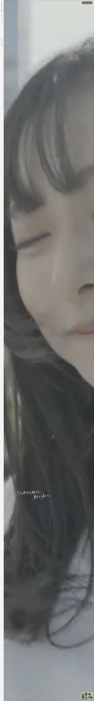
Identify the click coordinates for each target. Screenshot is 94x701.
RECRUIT (74, 2)
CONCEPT (45, 2)
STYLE (60, 2)
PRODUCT (64, 2)
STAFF (56, 2)
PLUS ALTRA (2, 7)
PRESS (79, 2)
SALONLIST (51, 2)
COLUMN (69, 2)
